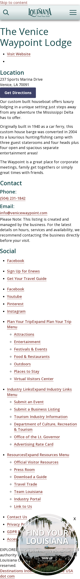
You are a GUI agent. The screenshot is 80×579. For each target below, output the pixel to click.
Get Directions (18, 92)
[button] (38, 454)
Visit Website (19, 53)
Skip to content (13, 2)
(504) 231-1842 (12, 198)
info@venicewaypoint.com (23, 212)
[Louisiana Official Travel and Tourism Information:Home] (40, 13)
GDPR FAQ (16, 531)
